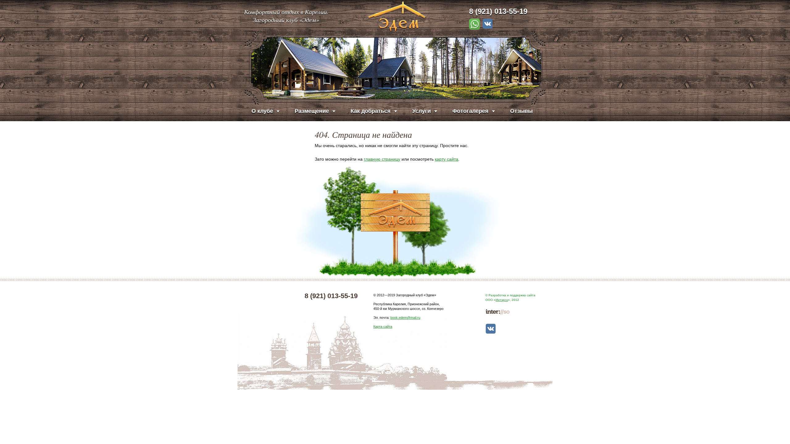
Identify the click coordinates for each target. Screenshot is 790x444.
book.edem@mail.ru (405, 317)
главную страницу (382, 159)
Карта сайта (382, 326)
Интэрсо (502, 300)
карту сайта (446, 159)
